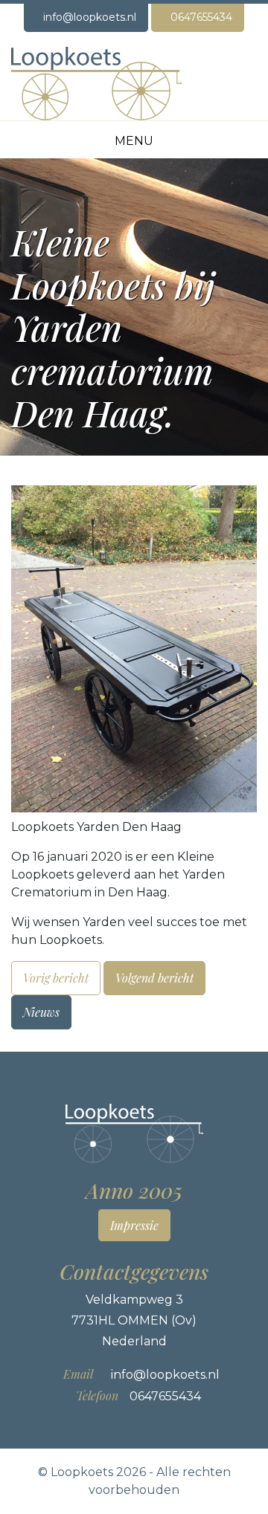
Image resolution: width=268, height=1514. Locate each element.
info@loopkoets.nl (89, 17)
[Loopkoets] (96, 83)
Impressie (134, 1225)
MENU (134, 141)
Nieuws (41, 1012)
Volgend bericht (154, 978)
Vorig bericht (56, 978)
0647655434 (201, 17)
